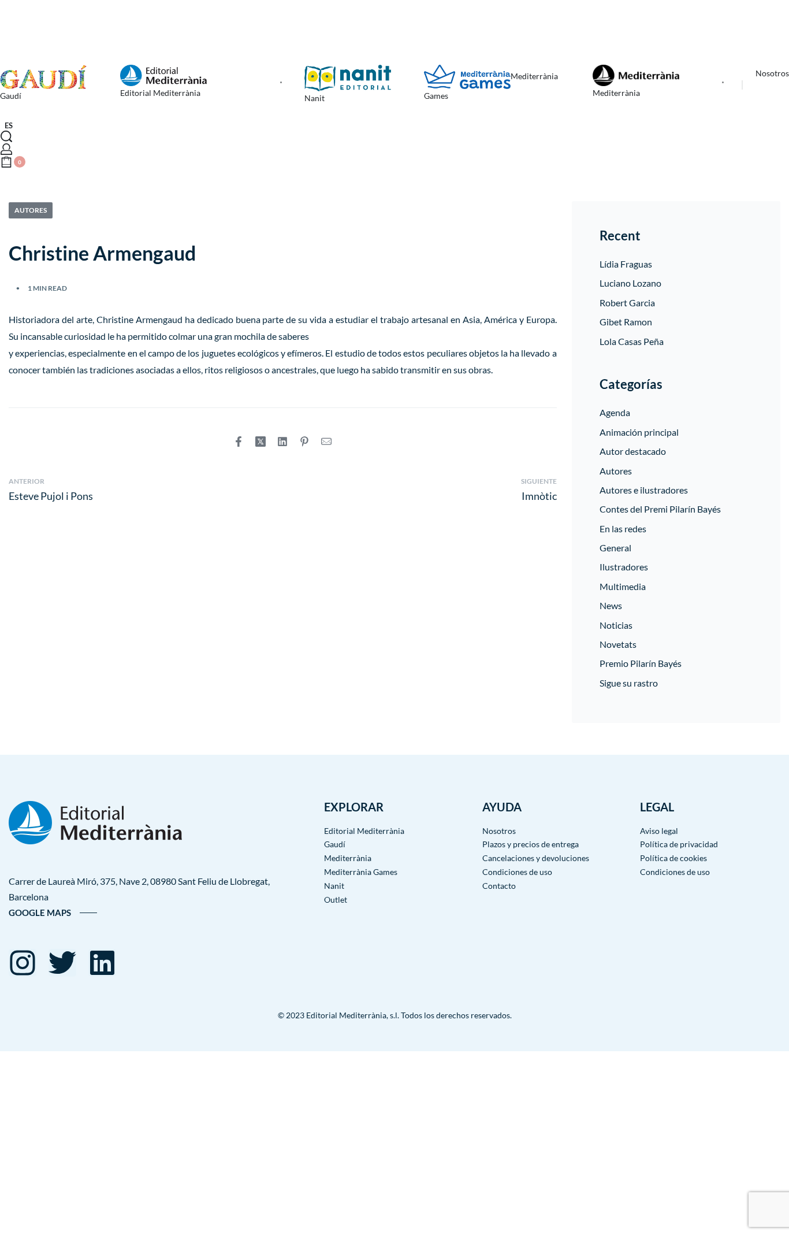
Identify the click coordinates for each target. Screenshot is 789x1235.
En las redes (623, 528)
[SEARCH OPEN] (6, 136)
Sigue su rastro (629, 682)
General (615, 547)
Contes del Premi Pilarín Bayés (660, 508)
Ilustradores (624, 566)
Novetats (618, 644)
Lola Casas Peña (632, 341)
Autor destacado (633, 451)
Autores (30, 210)
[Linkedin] (102, 963)
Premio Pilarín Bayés (641, 663)
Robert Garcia (627, 302)
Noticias (616, 625)
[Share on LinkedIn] (282, 441)
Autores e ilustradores (644, 489)
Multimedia (623, 586)
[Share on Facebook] (238, 441)
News (611, 605)
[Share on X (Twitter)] (260, 441)
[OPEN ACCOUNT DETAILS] (6, 149)
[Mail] (326, 441)
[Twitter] (62, 963)
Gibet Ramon (626, 321)
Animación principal (639, 431)
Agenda (615, 412)
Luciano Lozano (630, 282)
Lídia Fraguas (626, 263)
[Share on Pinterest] (304, 441)
